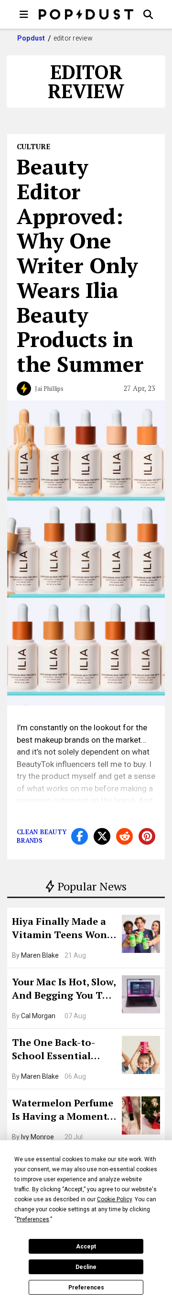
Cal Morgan (38, 1016)
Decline (86, 1267)
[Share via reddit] (124, 836)
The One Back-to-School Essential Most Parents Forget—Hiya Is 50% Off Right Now (61, 1050)
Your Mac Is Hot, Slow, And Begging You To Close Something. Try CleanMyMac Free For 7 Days (64, 989)
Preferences (86, 1287)
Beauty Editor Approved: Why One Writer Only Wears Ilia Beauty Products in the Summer (80, 265)
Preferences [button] (33, 1219)
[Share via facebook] (79, 836)
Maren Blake (40, 955)
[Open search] (148, 14)
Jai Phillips (49, 388)
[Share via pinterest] (147, 836)
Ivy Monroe (37, 1137)
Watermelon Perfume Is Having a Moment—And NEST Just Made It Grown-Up (63, 1110)
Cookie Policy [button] (114, 1199)
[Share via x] (102, 836)
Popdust (31, 38)
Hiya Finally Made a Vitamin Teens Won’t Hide (63, 929)
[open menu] (24, 14)
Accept (86, 1246)
